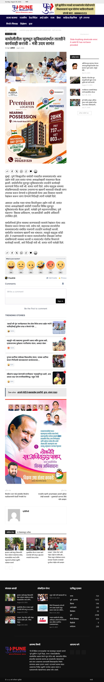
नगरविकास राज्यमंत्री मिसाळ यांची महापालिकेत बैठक (89, 91)
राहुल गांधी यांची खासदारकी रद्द (58, 595)
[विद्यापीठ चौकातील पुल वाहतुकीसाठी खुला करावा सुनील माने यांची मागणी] (75, 80)
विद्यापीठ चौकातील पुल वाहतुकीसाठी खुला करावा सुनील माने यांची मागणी (89, 80)
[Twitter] (93, 2)
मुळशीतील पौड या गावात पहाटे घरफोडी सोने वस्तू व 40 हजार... (25, 608)
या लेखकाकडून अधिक (24, 532)
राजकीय (23, 18)
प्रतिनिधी (12, 48)
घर (6, 30)
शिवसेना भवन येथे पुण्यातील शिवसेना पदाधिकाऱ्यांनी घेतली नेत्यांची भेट (17, 495)
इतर (30, 24)
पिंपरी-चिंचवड (12, 24)
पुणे (14, 34)
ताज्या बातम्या (11, 18)
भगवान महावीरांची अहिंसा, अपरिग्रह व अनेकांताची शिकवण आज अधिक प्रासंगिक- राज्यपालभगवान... (58, 621)
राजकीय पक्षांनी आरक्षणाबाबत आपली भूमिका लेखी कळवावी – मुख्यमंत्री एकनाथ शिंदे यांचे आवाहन (52, 497)
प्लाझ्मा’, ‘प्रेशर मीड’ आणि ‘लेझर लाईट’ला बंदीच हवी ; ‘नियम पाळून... (25, 619)
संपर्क (26, 2)
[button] (96, 18)
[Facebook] (89, 2)
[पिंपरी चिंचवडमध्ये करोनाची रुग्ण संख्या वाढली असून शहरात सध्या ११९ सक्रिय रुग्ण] (43, 607)
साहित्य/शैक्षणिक (70, 18)
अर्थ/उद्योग (44, 18)
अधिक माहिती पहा (84, 113)
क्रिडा (59, 18)
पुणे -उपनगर (84, 18)
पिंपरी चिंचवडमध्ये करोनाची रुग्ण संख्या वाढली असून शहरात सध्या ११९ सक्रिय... (57, 607)
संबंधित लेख (10, 532)
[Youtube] (97, 2)
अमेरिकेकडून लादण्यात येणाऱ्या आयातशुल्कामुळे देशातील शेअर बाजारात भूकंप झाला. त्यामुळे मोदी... (90, 67)
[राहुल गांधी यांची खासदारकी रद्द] (43, 597)
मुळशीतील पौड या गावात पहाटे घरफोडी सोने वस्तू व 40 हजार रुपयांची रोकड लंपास (35, 554)
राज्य (52, 18)
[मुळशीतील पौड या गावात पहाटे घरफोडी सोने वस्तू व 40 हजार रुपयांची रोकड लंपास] (35, 543)
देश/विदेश (33, 18)
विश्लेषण (23, 24)
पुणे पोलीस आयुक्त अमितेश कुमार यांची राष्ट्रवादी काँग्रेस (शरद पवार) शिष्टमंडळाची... (89, 102)
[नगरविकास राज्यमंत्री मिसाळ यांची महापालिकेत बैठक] (75, 92)
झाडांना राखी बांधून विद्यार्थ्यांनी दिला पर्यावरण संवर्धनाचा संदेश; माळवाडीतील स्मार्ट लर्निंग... (25, 597)
